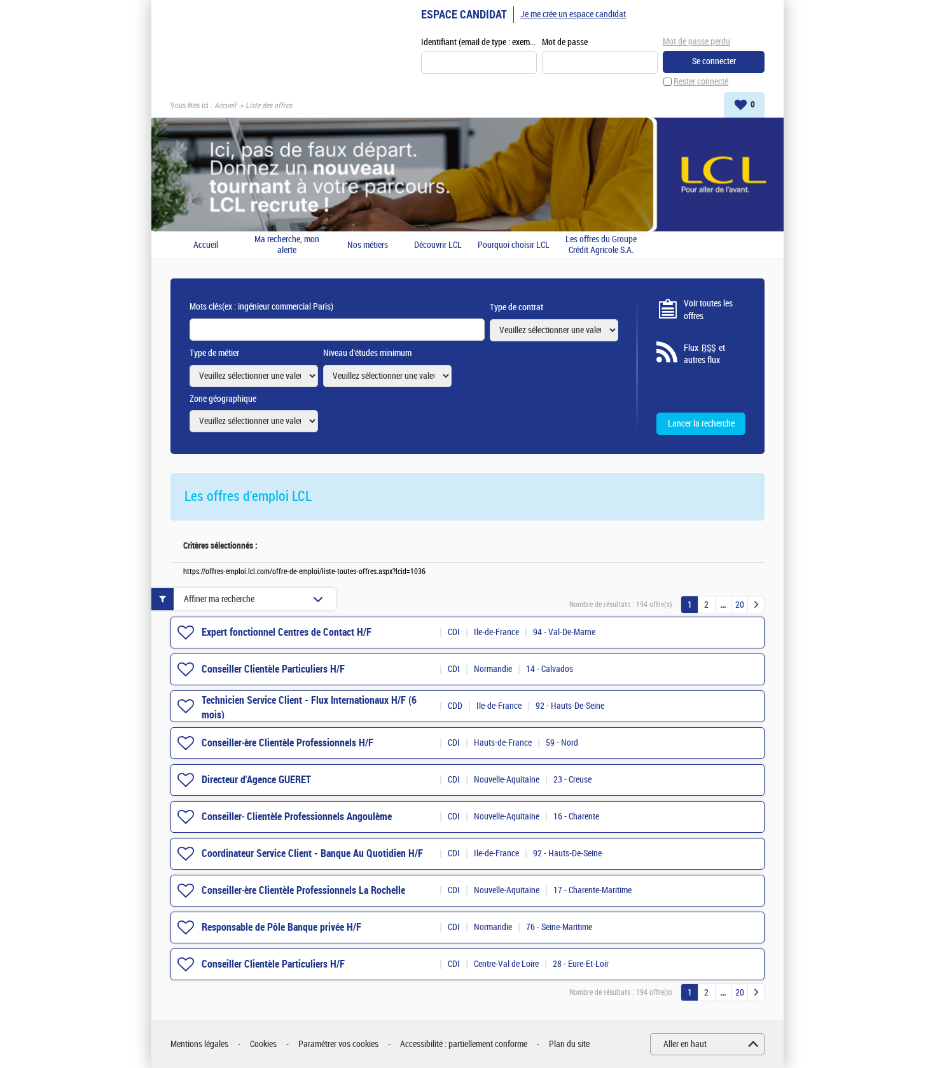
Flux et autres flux (704, 354)
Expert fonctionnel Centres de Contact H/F (286, 632)
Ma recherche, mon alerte (286, 245)
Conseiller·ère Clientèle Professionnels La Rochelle (303, 890)
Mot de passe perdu (696, 41)
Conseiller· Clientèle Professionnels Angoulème (297, 817)
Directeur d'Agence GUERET (256, 780)
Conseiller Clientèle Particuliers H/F (273, 669)
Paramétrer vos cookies (338, 1044)
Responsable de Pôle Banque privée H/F (281, 927)
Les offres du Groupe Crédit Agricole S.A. (601, 245)
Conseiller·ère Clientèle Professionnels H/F (287, 743)
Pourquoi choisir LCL (514, 245)
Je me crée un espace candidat (573, 14)
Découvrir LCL (438, 245)
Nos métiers (367, 245)
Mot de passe (565, 42)
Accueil (225, 105)
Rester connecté (701, 81)
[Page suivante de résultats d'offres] (756, 604)
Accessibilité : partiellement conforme (463, 1044)
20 (739, 604)
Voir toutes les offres (708, 310)
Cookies (263, 1044)
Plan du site (569, 1044)
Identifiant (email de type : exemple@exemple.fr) (479, 42)
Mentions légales (199, 1044)
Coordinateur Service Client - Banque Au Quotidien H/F (312, 853)
